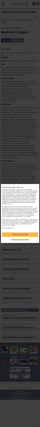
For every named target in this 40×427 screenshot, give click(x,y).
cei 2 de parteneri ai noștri (13, 189)
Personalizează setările (20, 239)
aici (12, 228)
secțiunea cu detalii (23, 201)
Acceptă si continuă (20, 234)
